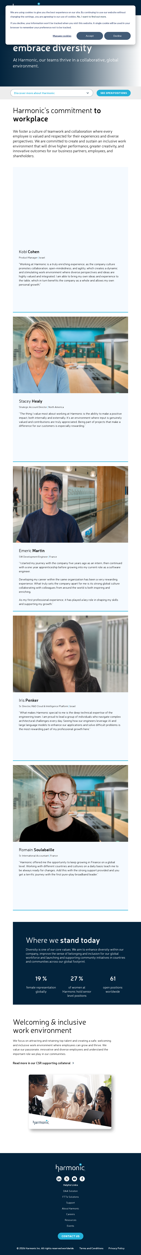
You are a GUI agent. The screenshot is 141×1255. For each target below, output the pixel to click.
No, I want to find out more (91, 16)
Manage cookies (62, 35)
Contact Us (71, 1236)
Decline (117, 35)
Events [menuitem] (70, 1225)
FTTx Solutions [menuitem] (70, 1196)
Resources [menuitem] (70, 1219)
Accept (90, 35)
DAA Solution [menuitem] (70, 1190)
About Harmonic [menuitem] (70, 1208)
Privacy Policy (116, 1248)
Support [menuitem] (70, 1202)
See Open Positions (113, 92)
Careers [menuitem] (70, 1214)
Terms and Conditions (91, 1248)
